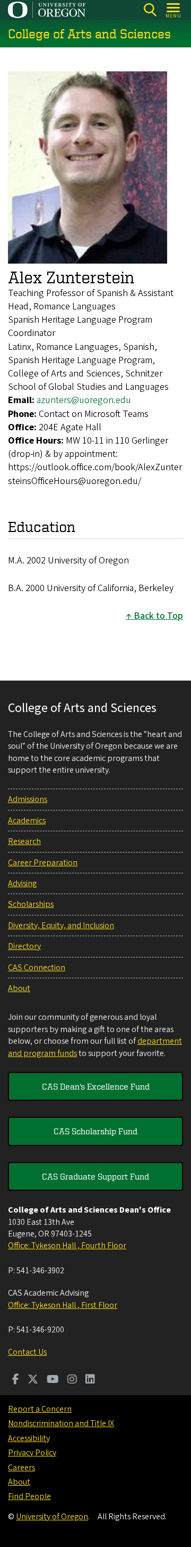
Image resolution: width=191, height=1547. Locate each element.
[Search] (150, 10)
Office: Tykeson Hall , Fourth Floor (67, 1245)
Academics (27, 820)
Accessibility (29, 1438)
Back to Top (158, 616)
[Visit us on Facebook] (15, 1380)
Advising (22, 883)
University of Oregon (52, 1517)
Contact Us (27, 1352)
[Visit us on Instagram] (72, 1380)
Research (24, 841)
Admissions (27, 799)
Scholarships (31, 904)
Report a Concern (40, 1409)
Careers (21, 1468)
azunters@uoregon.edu (84, 400)
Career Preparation (42, 863)
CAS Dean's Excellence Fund (96, 1086)
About (19, 988)
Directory (24, 946)
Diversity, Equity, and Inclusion (61, 925)
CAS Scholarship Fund (95, 1131)
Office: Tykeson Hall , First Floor (62, 1305)
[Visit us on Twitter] (32, 1380)
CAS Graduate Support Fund (95, 1176)
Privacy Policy (32, 1453)
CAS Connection (36, 967)
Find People (29, 1496)
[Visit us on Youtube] (52, 1380)
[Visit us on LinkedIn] (90, 1380)
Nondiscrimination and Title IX (61, 1423)
